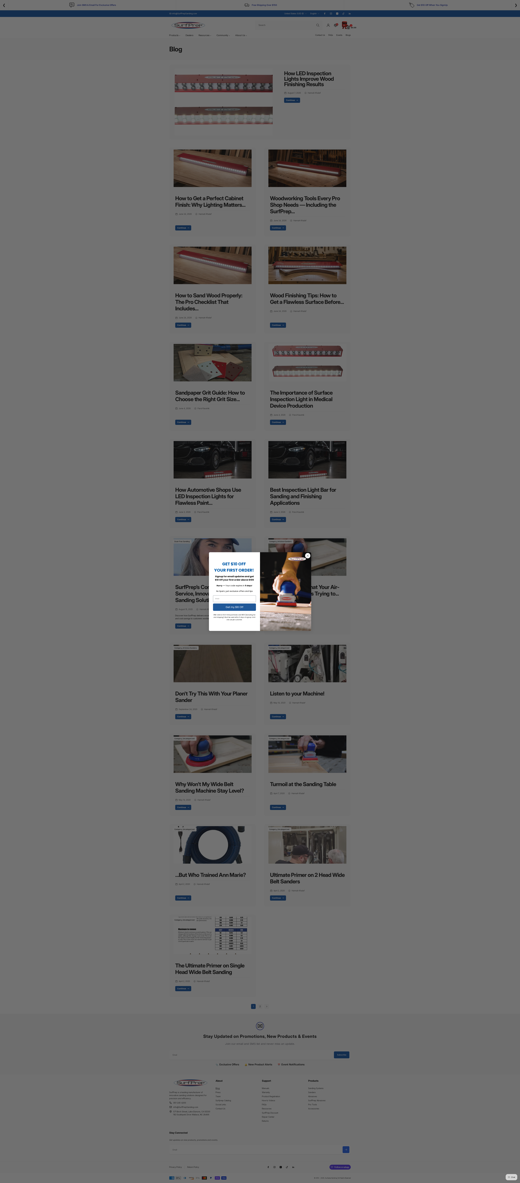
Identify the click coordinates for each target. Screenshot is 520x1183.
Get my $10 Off (234, 607)
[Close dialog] (307, 555)
